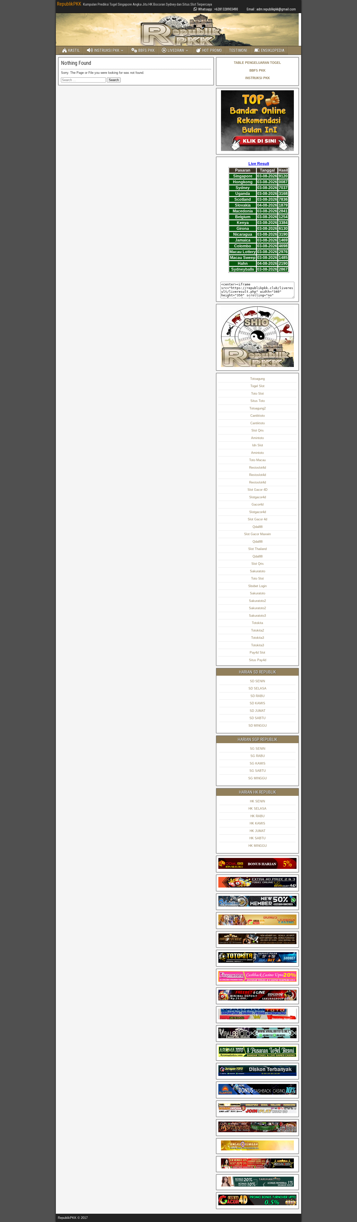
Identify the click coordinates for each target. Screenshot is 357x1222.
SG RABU (257, 756)
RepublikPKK (69, 4)
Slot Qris (257, 430)
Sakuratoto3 (257, 615)
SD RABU (257, 696)
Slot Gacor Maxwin (257, 534)
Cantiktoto (257, 415)
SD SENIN (257, 681)
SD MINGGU (257, 725)
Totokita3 (257, 638)
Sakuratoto (257, 571)
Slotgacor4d (257, 497)
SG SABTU (257, 771)
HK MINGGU (257, 846)
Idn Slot (257, 445)
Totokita (257, 623)
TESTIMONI (238, 50)
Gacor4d (258, 504)
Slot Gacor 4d (257, 519)
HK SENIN (257, 801)
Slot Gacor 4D (257, 489)
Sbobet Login (257, 586)
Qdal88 (258, 527)
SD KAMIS (257, 703)
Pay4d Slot (257, 652)
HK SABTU (257, 838)
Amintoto (257, 438)
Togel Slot (257, 386)
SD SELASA (257, 688)
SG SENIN (257, 748)
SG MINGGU (257, 778)
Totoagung (257, 379)
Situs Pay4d (257, 660)
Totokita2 (257, 630)
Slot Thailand (257, 549)
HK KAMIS (257, 823)
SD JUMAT (257, 711)
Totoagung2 (257, 408)
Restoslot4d (257, 467)
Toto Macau (257, 460)
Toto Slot (257, 393)
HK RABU (257, 816)
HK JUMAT (257, 831)
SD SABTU (257, 718)
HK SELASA (257, 808)
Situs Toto (257, 401)
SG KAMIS (257, 763)
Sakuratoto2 (257, 601)
